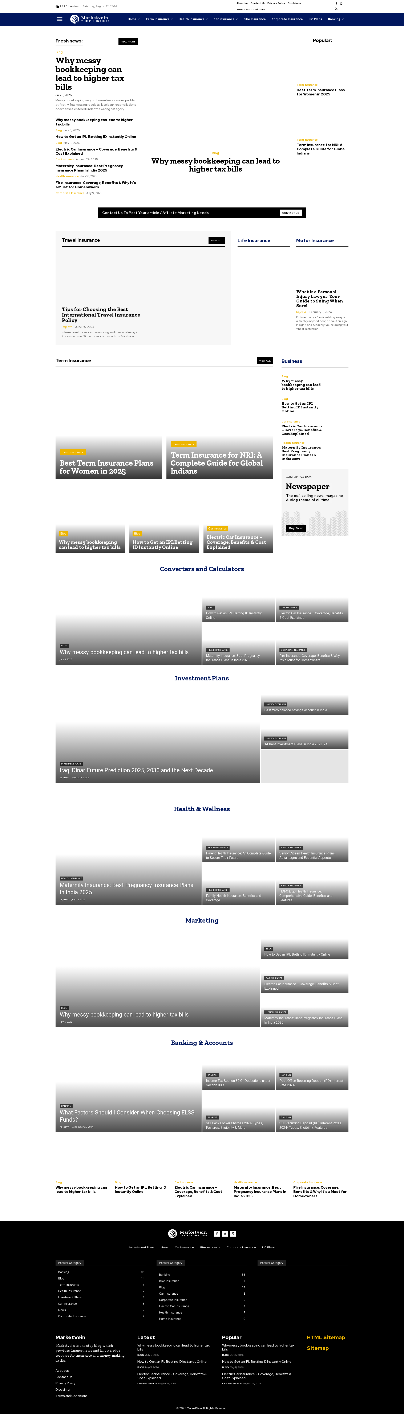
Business (292, 361)
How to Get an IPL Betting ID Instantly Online (96, 136)
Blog (59, 52)
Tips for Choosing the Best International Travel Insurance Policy (101, 314)
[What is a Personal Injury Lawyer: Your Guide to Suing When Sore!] (322, 268)
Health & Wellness (202, 809)
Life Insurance (254, 241)
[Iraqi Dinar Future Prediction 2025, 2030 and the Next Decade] (158, 732)
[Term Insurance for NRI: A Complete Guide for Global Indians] (322, 118)
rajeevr (67, 327)
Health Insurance (67, 176)
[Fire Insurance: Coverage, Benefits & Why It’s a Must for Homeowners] (312, 644)
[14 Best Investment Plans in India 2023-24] (304, 732)
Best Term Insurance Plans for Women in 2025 (321, 92)
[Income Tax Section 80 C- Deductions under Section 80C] (238, 1069)
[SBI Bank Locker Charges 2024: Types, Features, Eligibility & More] (238, 1111)
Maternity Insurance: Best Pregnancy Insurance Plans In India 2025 (89, 168)
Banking (66, 1106)
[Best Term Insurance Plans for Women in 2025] (322, 63)
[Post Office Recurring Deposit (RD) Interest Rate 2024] (312, 1069)
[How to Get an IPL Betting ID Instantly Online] (164, 518)
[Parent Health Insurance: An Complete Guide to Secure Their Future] (238, 841)
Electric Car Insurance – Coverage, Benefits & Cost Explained (96, 151)
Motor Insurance (315, 241)
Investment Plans (202, 678)
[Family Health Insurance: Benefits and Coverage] (238, 884)
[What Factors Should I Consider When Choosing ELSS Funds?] (129, 1090)
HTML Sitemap (326, 1337)
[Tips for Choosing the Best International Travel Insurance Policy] (101, 277)
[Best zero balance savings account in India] (304, 698)
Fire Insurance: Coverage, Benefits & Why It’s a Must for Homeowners (96, 184)
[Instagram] (341, 3)
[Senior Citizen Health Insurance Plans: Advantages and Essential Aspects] (312, 841)
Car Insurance (65, 159)
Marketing (202, 920)
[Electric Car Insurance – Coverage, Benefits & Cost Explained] (238, 518)
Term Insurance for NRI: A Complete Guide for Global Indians (321, 149)
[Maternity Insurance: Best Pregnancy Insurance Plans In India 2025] (338, 451)
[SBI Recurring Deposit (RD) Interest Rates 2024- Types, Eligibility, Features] (312, 1111)
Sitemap (318, 1348)
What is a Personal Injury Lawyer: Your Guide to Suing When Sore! (319, 298)
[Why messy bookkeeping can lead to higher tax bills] (217, 92)
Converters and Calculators (202, 569)
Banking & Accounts (202, 1043)
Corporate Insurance (70, 193)
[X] (336, 8)
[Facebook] (336, 3)
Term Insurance (307, 84)
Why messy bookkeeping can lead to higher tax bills (90, 73)
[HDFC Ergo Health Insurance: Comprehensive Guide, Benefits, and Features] (312, 884)
